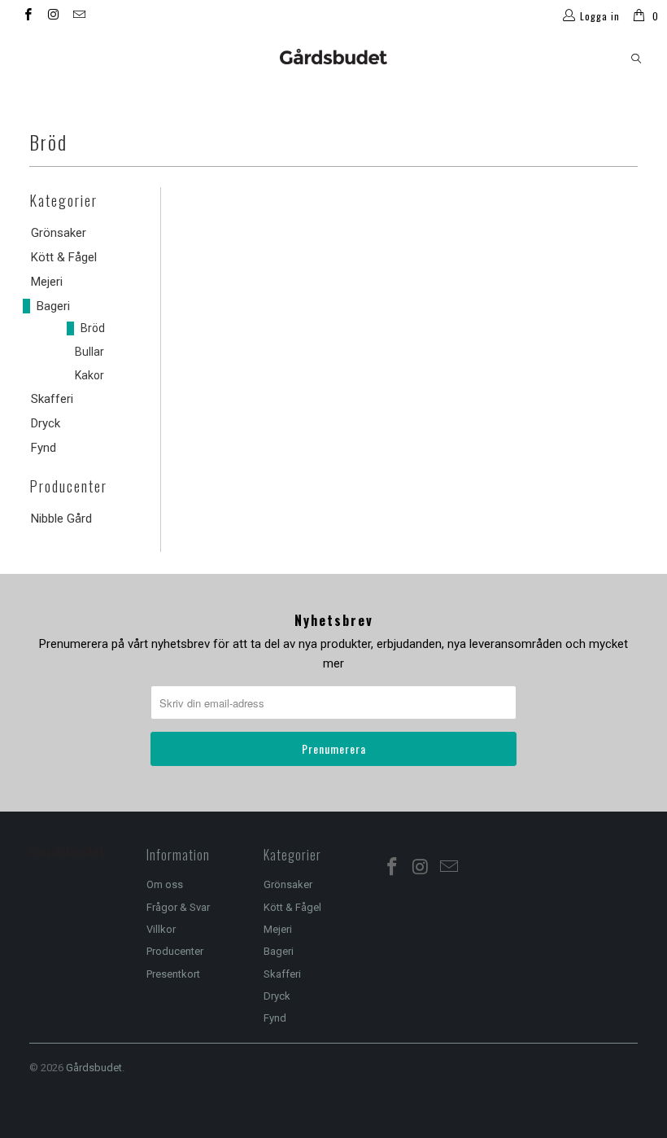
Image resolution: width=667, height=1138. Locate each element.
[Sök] (636, 59)
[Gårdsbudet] (333, 57)
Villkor (161, 929)
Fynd (43, 447)
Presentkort (173, 974)
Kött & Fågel (64, 257)
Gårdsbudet (94, 1067)
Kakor (89, 375)
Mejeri (47, 281)
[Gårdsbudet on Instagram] (52, 16)
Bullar (89, 351)
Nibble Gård (61, 518)
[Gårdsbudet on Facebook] (27, 16)
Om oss (164, 884)
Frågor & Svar (178, 907)
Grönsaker (58, 232)
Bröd (93, 328)
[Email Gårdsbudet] (78, 16)
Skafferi (52, 399)
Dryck (45, 423)
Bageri (53, 306)
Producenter (174, 951)
